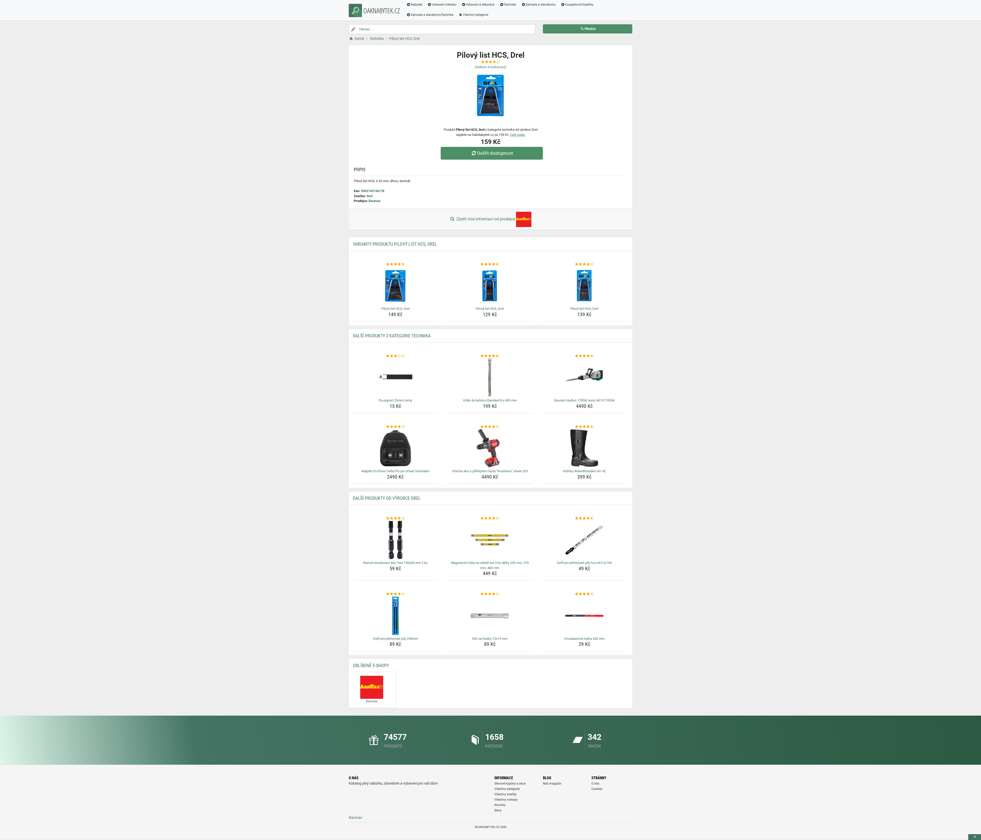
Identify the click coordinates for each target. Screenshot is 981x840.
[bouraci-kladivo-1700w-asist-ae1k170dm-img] (584, 377)
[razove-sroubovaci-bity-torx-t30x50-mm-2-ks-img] (395, 540)
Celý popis (517, 135)
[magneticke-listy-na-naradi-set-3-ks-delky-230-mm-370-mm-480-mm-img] (489, 540)
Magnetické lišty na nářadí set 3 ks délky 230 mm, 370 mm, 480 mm (490, 565)
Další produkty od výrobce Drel (387, 498)
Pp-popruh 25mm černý (395, 400)
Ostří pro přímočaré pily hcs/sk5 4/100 (584, 563)
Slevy (497, 810)
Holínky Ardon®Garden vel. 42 (584, 471)
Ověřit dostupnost (495, 153)
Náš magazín (552, 783)
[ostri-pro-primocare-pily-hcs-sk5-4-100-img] (584, 540)
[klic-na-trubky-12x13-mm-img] (489, 616)
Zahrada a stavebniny (540, 4)
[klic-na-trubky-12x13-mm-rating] (489, 594)
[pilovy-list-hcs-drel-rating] (395, 264)
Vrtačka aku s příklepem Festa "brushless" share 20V (490, 471)
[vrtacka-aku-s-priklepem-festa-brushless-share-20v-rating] (489, 426)
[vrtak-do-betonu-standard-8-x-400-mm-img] (489, 377)
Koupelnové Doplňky (579, 4)
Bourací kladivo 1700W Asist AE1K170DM (584, 400)
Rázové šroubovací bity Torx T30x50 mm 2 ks (395, 563)
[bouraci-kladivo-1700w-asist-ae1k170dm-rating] (584, 356)
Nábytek (416, 4)
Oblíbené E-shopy (371, 665)
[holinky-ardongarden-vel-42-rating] (584, 426)
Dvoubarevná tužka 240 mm (584, 639)
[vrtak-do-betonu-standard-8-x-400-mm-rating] (489, 356)
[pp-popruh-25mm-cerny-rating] (395, 356)
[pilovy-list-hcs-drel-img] (395, 286)
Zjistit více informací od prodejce (485, 219)
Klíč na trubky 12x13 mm (489, 639)
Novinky (500, 805)
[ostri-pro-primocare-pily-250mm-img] (395, 616)
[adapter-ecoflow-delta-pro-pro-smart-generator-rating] (395, 426)
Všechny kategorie (475, 15)
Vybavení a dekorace (480, 4)
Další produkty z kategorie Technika (392, 335)
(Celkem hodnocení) (490, 67)
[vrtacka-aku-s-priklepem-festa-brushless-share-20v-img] (489, 448)
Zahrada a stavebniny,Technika (432, 15)
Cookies (596, 789)
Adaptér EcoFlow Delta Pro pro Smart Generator (395, 471)
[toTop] (974, 837)
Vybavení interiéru (444, 4)
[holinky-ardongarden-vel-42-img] (584, 448)
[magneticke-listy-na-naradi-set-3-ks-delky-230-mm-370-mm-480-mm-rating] (489, 518)
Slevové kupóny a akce (509, 783)
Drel (369, 196)
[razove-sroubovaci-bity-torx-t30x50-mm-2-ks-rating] (395, 518)
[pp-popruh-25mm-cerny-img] (395, 377)
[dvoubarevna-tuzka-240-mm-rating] (584, 594)
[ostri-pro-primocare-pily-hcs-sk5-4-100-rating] (584, 518)
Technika (510, 4)
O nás (595, 783)
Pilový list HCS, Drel (395, 309)
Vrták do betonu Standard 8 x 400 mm (490, 400)
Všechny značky (505, 794)
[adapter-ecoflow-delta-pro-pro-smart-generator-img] (395, 448)
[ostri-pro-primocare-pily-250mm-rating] (395, 594)
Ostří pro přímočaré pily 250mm (395, 639)
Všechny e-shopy (506, 799)
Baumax (375, 201)
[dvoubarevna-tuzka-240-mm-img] (584, 616)
